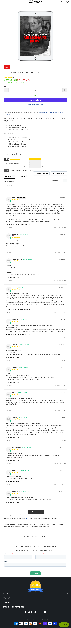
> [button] (36, 512)
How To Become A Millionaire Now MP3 (18, 224)
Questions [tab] (21, 176)
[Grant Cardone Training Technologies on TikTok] (38, 612)
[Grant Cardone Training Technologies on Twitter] (42, 612)
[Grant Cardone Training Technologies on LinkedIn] (32, 612)
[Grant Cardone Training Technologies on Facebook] (25, 612)
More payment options (35, 105)
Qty (5, 86)
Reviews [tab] (8, 176)
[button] (65, 227)
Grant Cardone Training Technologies (37, 619)
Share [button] (10, 227)
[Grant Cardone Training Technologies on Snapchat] (35, 612)
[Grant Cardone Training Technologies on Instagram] (28, 612)
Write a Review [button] (60, 173)
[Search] (62, 2)
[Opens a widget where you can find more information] (64, 624)
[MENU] (1, 2)
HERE (27, 518)
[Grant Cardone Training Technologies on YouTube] (45, 612)
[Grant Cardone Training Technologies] (35, 2)
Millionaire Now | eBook (13, 249)
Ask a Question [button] (42, 173)
